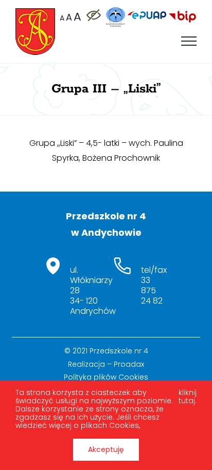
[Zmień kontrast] (93, 15)
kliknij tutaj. (188, 397)
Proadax (129, 364)
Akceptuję (106, 449)
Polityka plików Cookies (106, 377)
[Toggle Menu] (188, 41)
